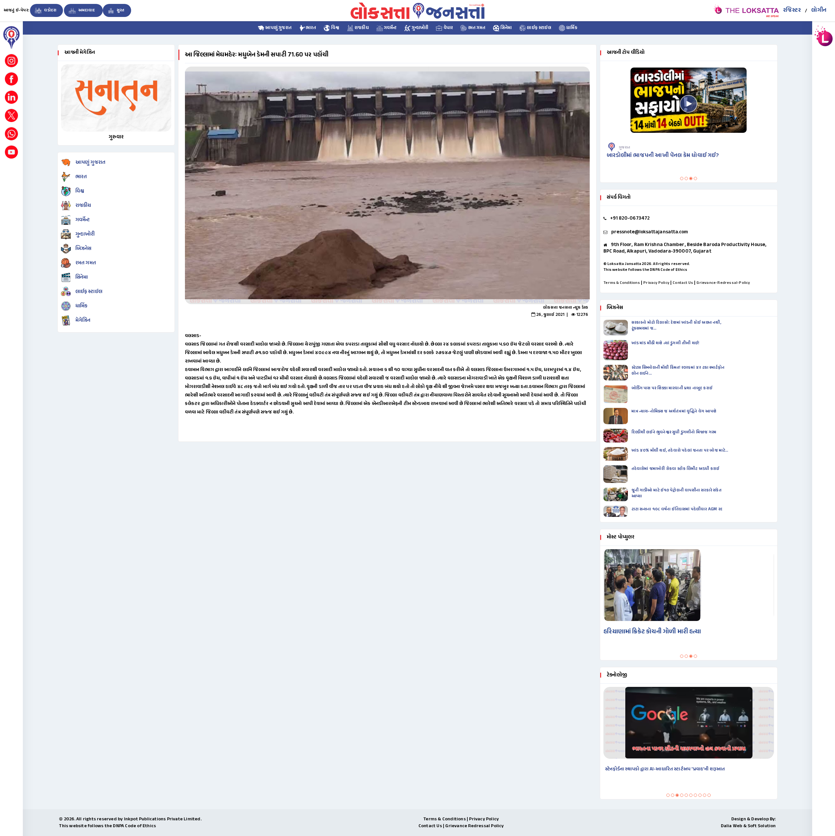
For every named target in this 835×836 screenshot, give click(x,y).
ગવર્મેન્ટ (390, 28)
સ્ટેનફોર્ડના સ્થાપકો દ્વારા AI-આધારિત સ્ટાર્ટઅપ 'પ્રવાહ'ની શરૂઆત (665, 769)
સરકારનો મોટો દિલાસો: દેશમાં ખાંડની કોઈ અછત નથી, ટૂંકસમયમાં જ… (676, 326)
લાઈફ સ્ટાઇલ (538, 28)
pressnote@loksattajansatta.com (649, 232)
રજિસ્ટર (792, 10)
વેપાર (447, 28)
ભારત (311, 28)
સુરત (120, 10)
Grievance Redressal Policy (474, 826)
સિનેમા (505, 28)
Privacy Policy (656, 283)
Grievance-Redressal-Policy (723, 283)
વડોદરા (49, 10)
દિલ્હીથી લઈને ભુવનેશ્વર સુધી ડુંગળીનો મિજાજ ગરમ (674, 432)
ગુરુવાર (116, 137)
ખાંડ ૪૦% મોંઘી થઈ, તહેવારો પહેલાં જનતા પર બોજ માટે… (679, 451)
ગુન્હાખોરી (419, 28)
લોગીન (819, 10)
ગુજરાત (624, 147)
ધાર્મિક (571, 28)
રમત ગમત (476, 28)
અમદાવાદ (86, 10)
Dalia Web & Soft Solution (748, 826)
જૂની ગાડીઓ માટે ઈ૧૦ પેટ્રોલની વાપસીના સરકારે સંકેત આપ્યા (676, 493)
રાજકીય (361, 28)
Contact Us (683, 283)
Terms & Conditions (621, 283)
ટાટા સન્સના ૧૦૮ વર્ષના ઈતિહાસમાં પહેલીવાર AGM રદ (677, 509)
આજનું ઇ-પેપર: (16, 10)
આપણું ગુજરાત (278, 28)
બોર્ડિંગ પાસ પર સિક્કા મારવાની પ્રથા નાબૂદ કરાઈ (672, 388)
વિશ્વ (335, 28)
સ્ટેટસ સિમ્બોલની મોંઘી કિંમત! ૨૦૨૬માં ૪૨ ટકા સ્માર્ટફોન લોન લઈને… (678, 371)
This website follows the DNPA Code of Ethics (645, 270)
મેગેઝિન (83, 321)
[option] (387, 185)
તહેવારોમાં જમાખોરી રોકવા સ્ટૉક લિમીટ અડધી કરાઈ (676, 469)
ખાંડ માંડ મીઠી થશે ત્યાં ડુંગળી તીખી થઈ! (665, 343)
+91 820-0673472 (630, 218)
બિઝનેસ (83, 249)
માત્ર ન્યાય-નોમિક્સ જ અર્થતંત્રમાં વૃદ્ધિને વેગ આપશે (674, 411)
